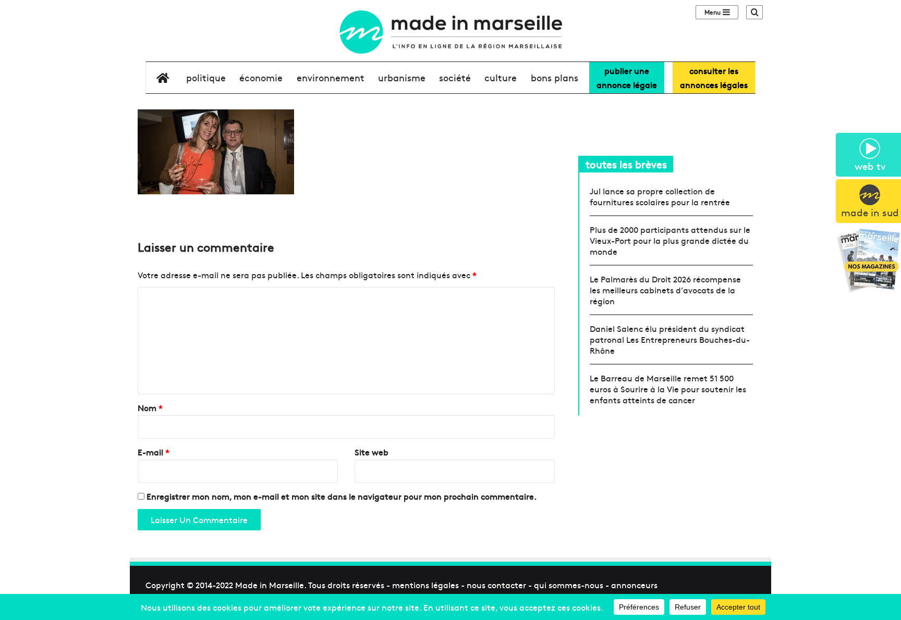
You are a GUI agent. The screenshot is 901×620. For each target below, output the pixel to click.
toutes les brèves (626, 164)
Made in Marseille (269, 584)
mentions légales (425, 584)
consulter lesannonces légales (714, 77)
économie (261, 77)
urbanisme (401, 77)
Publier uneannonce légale (626, 77)
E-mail (153, 451)
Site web (371, 451)
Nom (150, 407)
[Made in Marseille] (450, 32)
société (455, 77)
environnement (330, 77)
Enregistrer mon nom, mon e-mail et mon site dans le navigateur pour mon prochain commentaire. (342, 496)
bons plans (554, 77)
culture (500, 77)
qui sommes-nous (568, 584)
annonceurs (634, 584)
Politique (206, 77)
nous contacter (496, 584)
